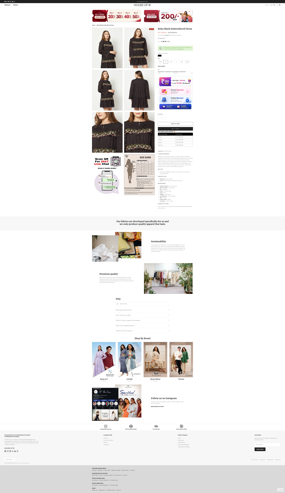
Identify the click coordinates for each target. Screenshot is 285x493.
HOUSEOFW (10, 463)
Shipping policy (270, 459)
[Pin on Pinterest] (165, 41)
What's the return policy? (124, 331)
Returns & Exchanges (183, 444)
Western (7, 5)
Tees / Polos (95, 475)
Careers (105, 442)
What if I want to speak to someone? (128, 320)
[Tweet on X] (161, 41)
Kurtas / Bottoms (103, 480)
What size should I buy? (124, 310)
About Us (106, 438)
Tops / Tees (107, 470)
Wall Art (119, 490)
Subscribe (260, 449)
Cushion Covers (111, 490)
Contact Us (106, 444)
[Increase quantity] (165, 117)
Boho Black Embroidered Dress (105, 25)
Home (93, 25)
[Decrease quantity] (159, 117)
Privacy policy (262, 459)
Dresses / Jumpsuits (97, 470)
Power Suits (125, 470)
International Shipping (184, 446)
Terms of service (255, 459)
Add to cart (175, 123)
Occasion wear (114, 480)
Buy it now (175, 128)
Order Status (181, 442)
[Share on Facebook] (163, 41)
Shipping (167, 35)
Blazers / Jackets (116, 470)
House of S (162, 38)
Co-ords (132, 470)
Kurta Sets (94, 480)
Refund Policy (278, 459)
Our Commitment (108, 440)
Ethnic (15, 5)
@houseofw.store (157, 406)
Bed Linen (94, 490)
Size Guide (180, 440)
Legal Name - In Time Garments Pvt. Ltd (21, 463)
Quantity (160, 114)
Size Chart (161, 66)
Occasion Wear (114, 485)
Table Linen (102, 490)
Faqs (179, 438)
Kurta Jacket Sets (103, 485)
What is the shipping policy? (125, 325)
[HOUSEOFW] (142, 5)
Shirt (101, 475)
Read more (181, 49)
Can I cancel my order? (123, 315)
